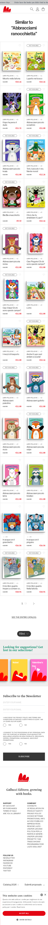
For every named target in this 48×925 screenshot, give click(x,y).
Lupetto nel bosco (34, 78)
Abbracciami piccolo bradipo (35, 494)
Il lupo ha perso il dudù (10, 123)
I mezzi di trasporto (11, 354)
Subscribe (24, 757)
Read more (21, 907)
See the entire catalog (24, 617)
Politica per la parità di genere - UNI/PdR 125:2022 (35, 834)
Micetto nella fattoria (11, 78)
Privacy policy (34, 814)
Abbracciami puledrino (8, 401)
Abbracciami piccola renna (11, 262)
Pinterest (7, 868)
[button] (23, 919)
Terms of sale (10, 811)
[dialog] (24, 908)
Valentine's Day (24, 664)
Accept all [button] (24, 913)
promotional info (36, 819)
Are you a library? (12, 814)
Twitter (7, 871)
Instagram (8, 861)
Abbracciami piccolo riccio (11, 448)
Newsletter (9, 858)
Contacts (31, 806)
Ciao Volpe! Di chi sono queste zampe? (12, 309)
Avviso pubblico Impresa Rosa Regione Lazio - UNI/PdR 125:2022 (35, 825)
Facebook (8, 863)
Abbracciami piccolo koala (11, 170)
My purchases (10, 809)
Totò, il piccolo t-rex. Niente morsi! (35, 170)
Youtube (7, 866)
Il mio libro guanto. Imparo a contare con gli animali (12, 587)
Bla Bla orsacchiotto (11, 215)
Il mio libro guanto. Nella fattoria (34, 587)
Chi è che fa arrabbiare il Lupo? (34, 216)
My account (9, 806)
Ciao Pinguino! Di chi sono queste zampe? (36, 262)
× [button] (45, 895)
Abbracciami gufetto (35, 400)
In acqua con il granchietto (9, 540)
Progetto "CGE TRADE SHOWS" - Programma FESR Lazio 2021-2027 (35, 843)
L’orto (29, 308)
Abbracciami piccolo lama (11, 494)
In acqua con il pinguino (33, 540)
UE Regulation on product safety (35, 810)
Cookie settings (35, 816)
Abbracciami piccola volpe (35, 448)
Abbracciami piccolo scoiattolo (35, 123)
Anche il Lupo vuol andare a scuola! (34, 355)
